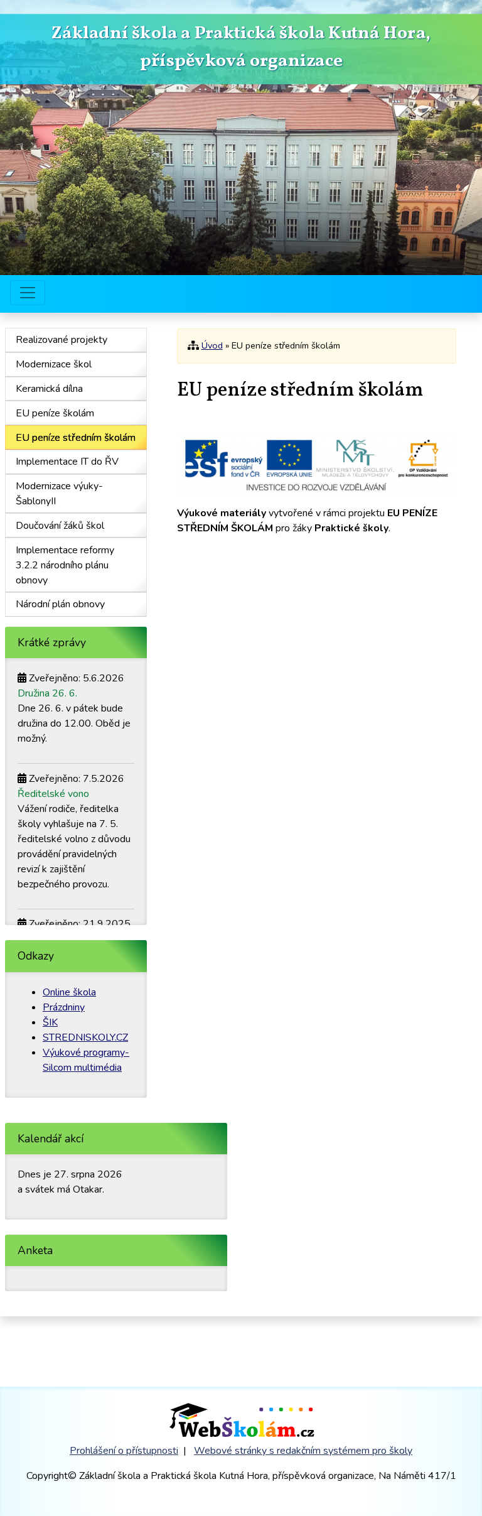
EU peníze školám (55, 413)
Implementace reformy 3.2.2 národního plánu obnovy (65, 565)
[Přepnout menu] (27, 292)
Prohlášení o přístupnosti (124, 1451)
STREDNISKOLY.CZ (85, 1037)
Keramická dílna (49, 389)
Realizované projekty (61, 340)
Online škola (69, 992)
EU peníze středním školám (76, 438)
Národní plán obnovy (60, 604)
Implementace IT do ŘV (67, 461)
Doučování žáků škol (60, 526)
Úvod (212, 345)
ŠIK (50, 1022)
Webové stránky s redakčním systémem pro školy (303, 1451)
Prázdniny (64, 1007)
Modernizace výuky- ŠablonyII (59, 493)
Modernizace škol (54, 364)
